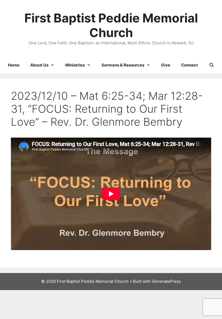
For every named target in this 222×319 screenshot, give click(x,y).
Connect (189, 65)
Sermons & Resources (123, 65)
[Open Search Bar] (211, 65)
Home (13, 65)
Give (165, 65)
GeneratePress (166, 281)
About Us (39, 65)
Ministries (75, 65)
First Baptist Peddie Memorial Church (111, 25)
